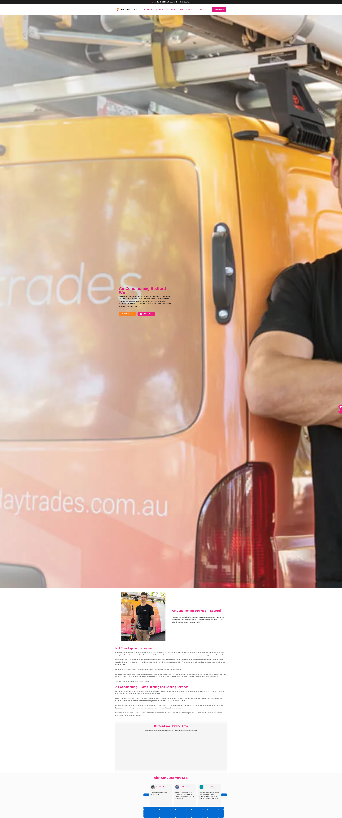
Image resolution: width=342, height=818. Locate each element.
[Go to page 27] (210, 810)
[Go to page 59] (221, 816)
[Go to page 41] (205, 813)
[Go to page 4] (167, 808)
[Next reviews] (224, 794)
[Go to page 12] (210, 808)
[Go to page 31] (151, 813)
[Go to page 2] (157, 808)
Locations (159, 9)
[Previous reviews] (146, 794)
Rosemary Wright (209, 787)
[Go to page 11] (205, 808)
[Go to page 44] (221, 813)
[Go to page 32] (157, 813)
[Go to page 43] (215, 813)
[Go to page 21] (178, 810)
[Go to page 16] (151, 810)
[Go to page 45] (146, 816)
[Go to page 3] (162, 808)
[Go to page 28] (215, 810)
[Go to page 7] (183, 808)
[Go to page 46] (151, 816)
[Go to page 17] (157, 810)
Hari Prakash (184, 787)
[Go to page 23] (189, 810)
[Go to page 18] (162, 810)
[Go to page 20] (173, 810)
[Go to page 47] (157, 816)
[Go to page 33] (162, 813)
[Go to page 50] (173, 816)
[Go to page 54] (194, 816)
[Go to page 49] (167, 816)
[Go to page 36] (178, 813)
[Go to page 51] (178, 816)
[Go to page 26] (205, 810)
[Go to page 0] (146, 808)
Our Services (148, 9)
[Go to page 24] (194, 810)
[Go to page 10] (199, 808)
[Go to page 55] (199, 816)
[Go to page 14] (221, 808)
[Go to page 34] (167, 813)
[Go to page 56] (205, 816)
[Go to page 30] (146, 813)
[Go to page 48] (162, 816)
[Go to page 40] (199, 813)
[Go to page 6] (178, 808)
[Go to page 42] (210, 813)
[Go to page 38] (189, 813)
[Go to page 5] (173, 808)
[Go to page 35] (173, 813)
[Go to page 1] (151, 808)
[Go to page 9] (194, 808)
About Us (189, 9)
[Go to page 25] (199, 810)
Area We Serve (172, 9)
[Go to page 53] (189, 816)
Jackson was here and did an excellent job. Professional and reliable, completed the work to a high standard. (184, 795)
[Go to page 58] (215, 816)
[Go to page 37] (183, 813)
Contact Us (200, 9)
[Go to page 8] (189, 808)
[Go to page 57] (210, 816)
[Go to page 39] (194, 813)
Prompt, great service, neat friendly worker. (159, 793)
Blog (181, 9)
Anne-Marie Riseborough (163, 787)
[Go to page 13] (215, 808)
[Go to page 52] (183, 816)
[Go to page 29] (221, 810)
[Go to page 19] (167, 810)
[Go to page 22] (183, 810)
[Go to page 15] (146, 810)
